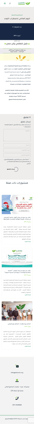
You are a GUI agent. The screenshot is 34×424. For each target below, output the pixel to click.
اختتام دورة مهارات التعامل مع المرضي (19, 324)
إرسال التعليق (11, 169)
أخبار (21, 15)
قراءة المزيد (28, 241)
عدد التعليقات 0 (17, 27)
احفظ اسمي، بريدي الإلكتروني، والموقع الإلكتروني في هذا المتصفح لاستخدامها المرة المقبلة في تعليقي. (17, 161)
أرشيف (18, 15)
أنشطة (13, 15)
